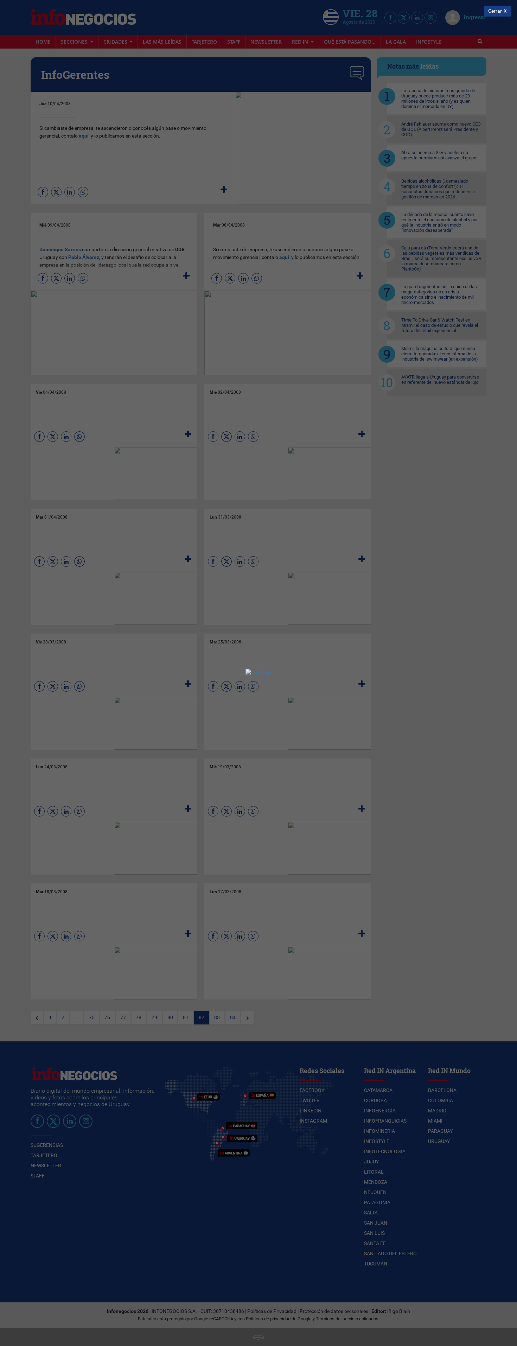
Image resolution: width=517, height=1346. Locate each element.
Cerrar (495, 11)
